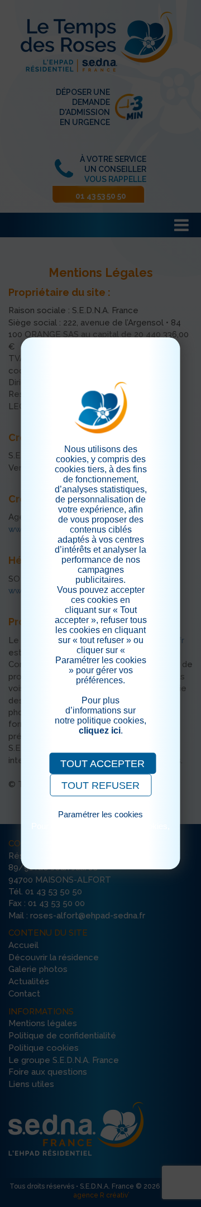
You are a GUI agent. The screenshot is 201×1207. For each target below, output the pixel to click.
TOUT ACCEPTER (102, 763)
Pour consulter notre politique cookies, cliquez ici (100, 830)
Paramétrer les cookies (100, 814)
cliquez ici (100, 730)
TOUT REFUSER (100, 785)
